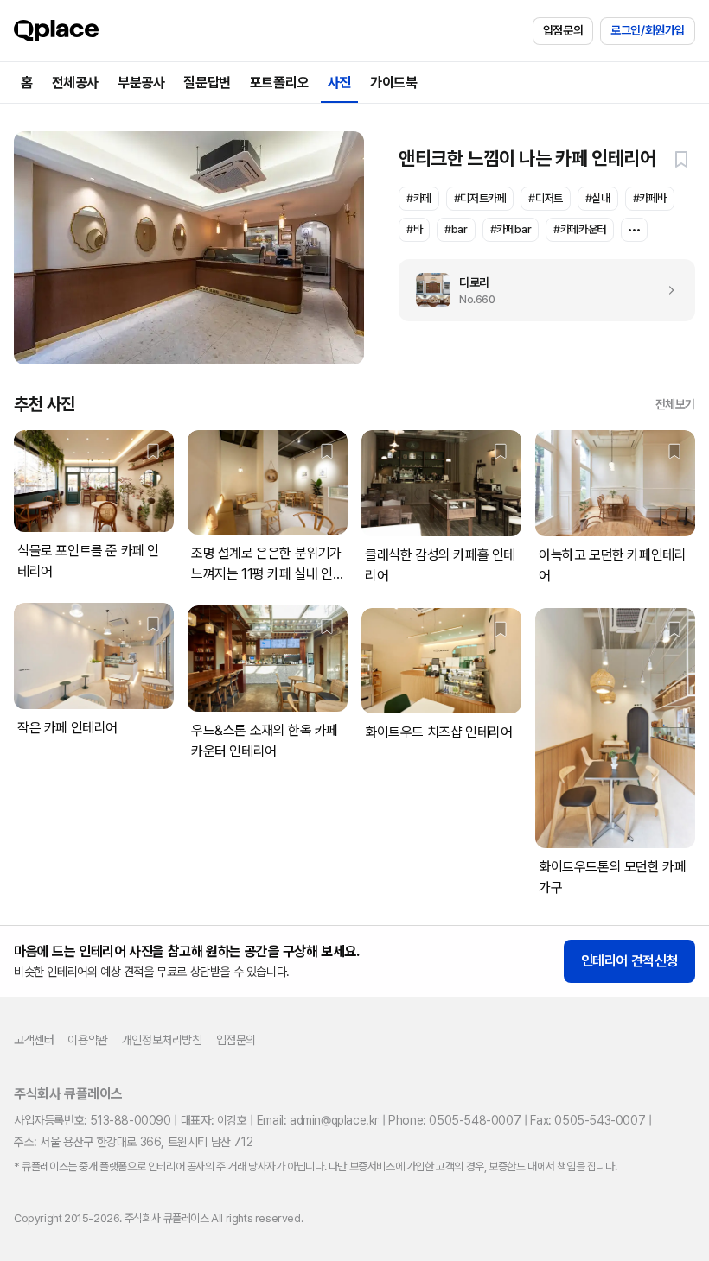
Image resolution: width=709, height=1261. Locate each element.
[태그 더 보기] (634, 230)
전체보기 (675, 404)
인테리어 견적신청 (629, 961)
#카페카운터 (579, 229)
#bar (455, 229)
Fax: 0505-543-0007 (587, 1120)
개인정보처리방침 (162, 1040)
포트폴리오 (279, 82)
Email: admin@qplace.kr (318, 1120)
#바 (414, 229)
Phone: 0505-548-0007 (454, 1120)
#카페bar (511, 229)
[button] (681, 159)
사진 (339, 82)
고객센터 (34, 1040)
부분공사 (141, 82)
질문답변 (206, 82)
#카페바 (650, 198)
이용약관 (87, 1040)
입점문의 (563, 30)
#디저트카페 (480, 198)
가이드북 (393, 82)
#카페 (418, 198)
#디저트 (545, 198)
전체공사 (75, 82)
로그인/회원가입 (647, 30)
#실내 (597, 198)
